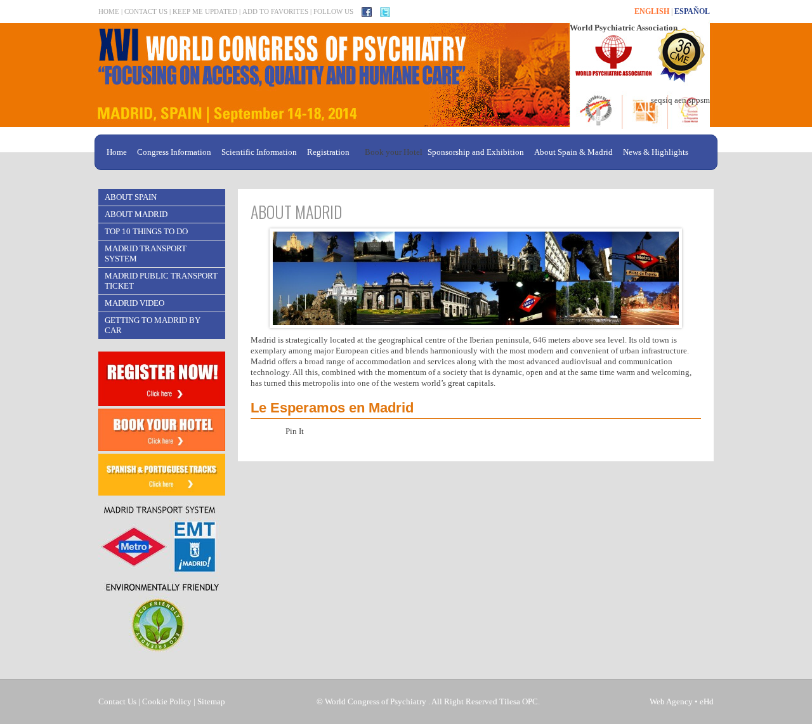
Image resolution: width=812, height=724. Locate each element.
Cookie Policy (167, 701)
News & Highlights (655, 152)
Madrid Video (134, 303)
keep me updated (205, 11)
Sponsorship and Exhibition (476, 152)
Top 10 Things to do (146, 231)
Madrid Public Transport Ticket (161, 281)
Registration (328, 152)
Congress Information (174, 152)
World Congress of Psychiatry (375, 701)
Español (692, 11)
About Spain (131, 197)
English (651, 11)
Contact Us (117, 701)
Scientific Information (259, 152)
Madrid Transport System (146, 253)
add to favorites (275, 11)
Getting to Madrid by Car (152, 325)
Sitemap (211, 701)
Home (117, 152)
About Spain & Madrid (573, 152)
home (108, 11)
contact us (145, 11)
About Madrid (136, 214)
